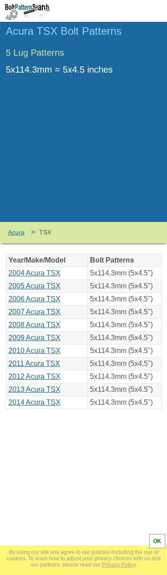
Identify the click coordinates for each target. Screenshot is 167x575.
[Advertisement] (84, 155)
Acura (16, 232)
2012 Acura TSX (34, 376)
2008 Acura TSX (34, 325)
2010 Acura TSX (34, 350)
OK (157, 541)
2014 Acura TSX (34, 402)
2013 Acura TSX (34, 389)
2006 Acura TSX (34, 299)
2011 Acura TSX (34, 363)
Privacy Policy (118, 565)
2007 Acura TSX (34, 312)
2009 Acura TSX (34, 337)
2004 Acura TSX (34, 273)
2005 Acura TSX (34, 286)
